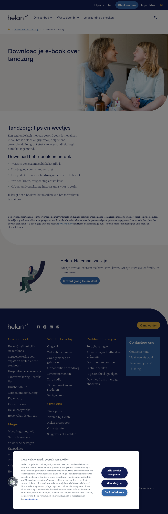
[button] (12, 482)
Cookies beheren (114, 492)
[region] (76, 480)
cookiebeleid (31, 499)
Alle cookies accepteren (114, 472)
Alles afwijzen (114, 483)
